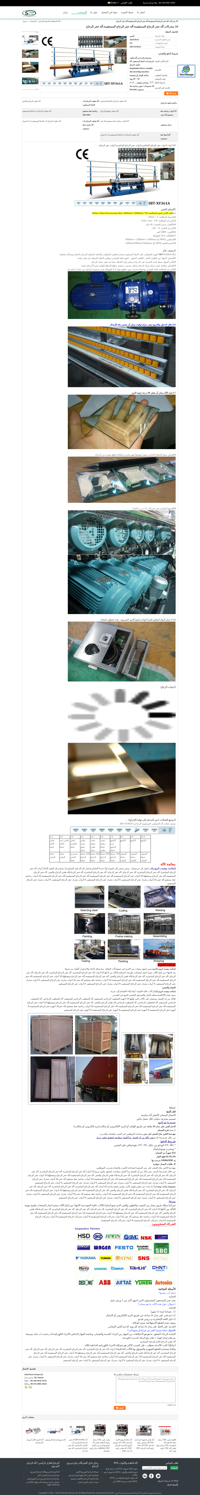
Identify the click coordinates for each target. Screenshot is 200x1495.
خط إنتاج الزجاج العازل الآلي (48, 1475)
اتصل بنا (141, 12)
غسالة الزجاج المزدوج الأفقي (87, 1472)
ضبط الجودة (127, 12)
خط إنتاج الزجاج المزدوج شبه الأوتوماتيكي (43, 1479)
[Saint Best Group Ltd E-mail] (30, 1387)
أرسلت (174, 1468)
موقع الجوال (171, 1485)
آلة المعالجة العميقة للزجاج (49, 21)
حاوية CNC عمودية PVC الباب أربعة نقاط (122, 1469)
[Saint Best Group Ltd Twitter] (158, 1476)
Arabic (114, 2)
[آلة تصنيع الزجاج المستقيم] (55, 1430)
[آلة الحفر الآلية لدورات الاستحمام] (33, 1430)
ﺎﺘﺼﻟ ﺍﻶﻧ (172, 93)
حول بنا (94, 12)
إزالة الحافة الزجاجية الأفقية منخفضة (84, 1479)
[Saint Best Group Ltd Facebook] (151, 1476)
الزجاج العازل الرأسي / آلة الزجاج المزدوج (43, 1464)
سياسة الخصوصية (154, 1493)
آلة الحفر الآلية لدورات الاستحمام (34, 1441)
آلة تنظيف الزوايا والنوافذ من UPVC (124, 1478)
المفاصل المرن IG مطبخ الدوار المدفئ (83, 1475)
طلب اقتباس (126, 2)
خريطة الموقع (164, 1481)
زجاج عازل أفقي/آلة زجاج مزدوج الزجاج (82, 1464)
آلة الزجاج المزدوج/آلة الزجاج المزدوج (44, 1472)
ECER (111, 1493)
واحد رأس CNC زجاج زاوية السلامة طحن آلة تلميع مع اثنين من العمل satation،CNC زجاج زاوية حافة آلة (100, 1445)
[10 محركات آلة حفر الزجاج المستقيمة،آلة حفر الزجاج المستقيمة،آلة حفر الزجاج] (84, 61)
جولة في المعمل (109, 12)
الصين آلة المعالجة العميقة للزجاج (133, 1493)
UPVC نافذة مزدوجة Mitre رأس (125, 1481)
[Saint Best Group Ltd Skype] (26, 1387)
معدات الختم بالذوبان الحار (88, 1482)
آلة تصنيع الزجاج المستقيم (55, 1440)
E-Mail (175, 1481)
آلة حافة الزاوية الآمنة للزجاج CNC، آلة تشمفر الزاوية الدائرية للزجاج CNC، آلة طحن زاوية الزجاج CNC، (122, 1445)
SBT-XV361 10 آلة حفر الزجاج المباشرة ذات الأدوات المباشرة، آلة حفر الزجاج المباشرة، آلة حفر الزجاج (78, 1445)
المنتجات (82, 12)
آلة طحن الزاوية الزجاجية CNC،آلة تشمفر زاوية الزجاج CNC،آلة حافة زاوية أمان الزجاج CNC (144, 1444)
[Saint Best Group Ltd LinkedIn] (145, 1476)
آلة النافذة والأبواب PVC (126, 1463)
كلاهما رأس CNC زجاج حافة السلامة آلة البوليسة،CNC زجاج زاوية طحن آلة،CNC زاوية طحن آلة (166, 1445)
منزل (65, 12)
